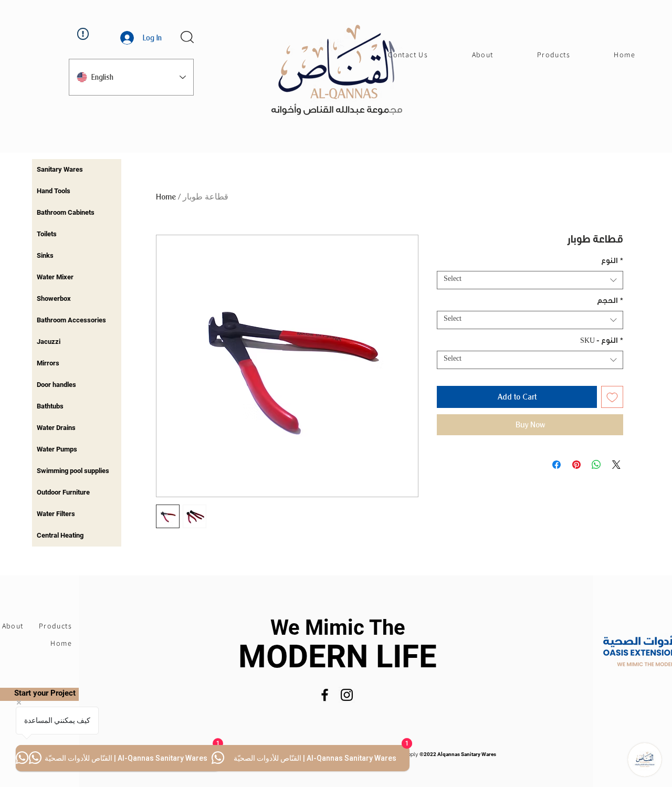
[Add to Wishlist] (612, 397)
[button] (187, 37)
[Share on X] (616, 464)
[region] (76, 170)
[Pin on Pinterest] (576, 464)
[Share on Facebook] (556, 464)
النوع (612, 262)
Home (166, 197)
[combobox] (530, 280)
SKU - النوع (601, 341)
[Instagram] (347, 695)
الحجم (610, 302)
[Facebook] (325, 695)
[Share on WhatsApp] (596, 464)
